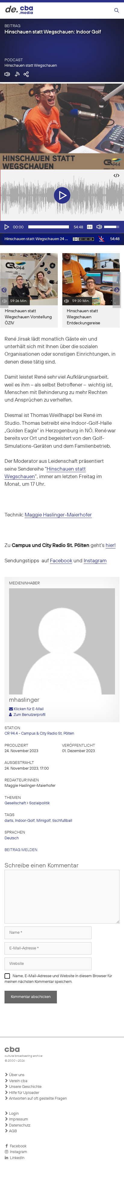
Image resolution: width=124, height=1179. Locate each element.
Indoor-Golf (25, 821)
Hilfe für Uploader (23, 1093)
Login (13, 1114)
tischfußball (62, 821)
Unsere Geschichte (25, 1087)
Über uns (16, 1075)
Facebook (61, 561)
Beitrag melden (21, 850)
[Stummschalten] (99, 227)
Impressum (18, 1119)
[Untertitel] (90, 227)
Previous (3, 290)
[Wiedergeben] (6, 227)
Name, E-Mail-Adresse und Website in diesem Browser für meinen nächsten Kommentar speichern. (58, 979)
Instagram (95, 561)
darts (9, 821)
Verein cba (17, 1081)
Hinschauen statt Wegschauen (31, 66)
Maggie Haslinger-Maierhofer (58, 515)
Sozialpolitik (39, 803)
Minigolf (43, 821)
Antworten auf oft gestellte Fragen (37, 1099)
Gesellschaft (15, 803)
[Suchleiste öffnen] (116, 10)
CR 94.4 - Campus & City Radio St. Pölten (39, 734)
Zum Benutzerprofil (28, 715)
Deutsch (12, 838)
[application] (62, 227)
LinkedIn (16, 1158)
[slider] (48, 226)
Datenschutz (19, 1125)
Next (117, 290)
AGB (12, 1131)
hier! (111, 545)
